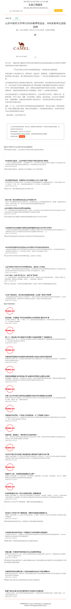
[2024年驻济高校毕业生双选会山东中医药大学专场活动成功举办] (24, 236)
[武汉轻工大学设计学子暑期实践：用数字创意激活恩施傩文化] (23, 502)
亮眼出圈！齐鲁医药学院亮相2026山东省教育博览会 (23, 552)
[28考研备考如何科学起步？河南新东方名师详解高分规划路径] (23, 521)
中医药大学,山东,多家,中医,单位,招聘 (19, 147)
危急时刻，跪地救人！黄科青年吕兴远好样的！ (21, 435)
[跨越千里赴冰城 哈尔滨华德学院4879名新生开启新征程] (22, 580)
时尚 (34, 1)
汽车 (43, 1)
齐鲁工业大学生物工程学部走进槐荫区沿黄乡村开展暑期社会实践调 (28, 396)
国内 (25, 1)
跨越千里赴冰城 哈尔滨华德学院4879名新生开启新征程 (24, 591)
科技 (37, 8)
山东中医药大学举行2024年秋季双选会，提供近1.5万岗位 (25, 267)
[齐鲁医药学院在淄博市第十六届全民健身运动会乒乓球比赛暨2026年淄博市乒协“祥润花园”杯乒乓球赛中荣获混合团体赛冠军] (35, 561)
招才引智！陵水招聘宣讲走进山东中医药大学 (20, 200)
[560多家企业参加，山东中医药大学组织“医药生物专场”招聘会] (24, 150)
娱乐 (28, 8)
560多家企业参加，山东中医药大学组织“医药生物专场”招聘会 (26, 161)
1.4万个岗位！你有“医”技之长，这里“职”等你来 (21, 275)
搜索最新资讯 (58, 10)
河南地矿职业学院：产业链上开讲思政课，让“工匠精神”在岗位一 (27, 415)
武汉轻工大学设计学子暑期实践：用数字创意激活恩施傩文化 (26, 513)
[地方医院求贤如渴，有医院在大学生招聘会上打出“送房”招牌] (23, 169)
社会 (31, 1)
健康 (46, 1)
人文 (40, 1)
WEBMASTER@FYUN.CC (40, 605)
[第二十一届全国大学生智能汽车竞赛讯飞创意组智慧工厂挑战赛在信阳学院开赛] (9, 330)
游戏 (40, 8)
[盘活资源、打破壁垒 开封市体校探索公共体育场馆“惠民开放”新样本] (9, 311)
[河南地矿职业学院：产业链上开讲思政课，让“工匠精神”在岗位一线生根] (9, 408)
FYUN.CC (31, 604)
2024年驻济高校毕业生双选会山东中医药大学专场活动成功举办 (27, 247)
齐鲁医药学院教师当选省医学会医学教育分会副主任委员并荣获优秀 (28, 357)
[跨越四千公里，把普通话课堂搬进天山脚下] (9, 467)
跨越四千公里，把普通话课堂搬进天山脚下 (20, 474)
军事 (34, 8)
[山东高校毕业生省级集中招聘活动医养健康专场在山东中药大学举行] (25, 217)
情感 (37, 1)
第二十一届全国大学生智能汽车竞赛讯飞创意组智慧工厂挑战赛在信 (28, 337)
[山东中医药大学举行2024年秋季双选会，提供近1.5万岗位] (22, 256)
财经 (31, 8)
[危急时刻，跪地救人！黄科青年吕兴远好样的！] (9, 428)
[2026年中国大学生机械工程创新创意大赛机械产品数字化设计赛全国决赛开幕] (9, 447)
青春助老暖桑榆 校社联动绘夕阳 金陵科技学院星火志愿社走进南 (27, 376)
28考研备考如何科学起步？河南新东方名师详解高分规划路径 (26, 532)
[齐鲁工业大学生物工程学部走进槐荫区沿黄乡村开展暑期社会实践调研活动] (9, 389)
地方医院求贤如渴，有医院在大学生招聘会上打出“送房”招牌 (26, 180)
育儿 (46, 8)
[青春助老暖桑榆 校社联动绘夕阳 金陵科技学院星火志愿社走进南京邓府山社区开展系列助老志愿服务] (9, 369)
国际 (28, 1)
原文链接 (22, 136)
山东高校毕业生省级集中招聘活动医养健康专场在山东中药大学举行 (28, 228)
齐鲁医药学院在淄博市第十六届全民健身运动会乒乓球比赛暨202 (27, 571)
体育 (25, 8)
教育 (43, 8)
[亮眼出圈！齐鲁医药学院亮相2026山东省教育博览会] (21, 541)
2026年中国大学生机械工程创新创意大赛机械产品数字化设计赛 (27, 454)
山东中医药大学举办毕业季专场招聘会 (17, 208)
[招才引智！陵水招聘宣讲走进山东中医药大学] (18, 189)
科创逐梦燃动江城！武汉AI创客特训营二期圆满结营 (23, 493)
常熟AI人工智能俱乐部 (44, 604)
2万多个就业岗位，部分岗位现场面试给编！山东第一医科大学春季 (28, 295)
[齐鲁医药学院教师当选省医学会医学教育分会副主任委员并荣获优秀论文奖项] (9, 350)
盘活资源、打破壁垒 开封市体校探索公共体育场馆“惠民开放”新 (27, 317)
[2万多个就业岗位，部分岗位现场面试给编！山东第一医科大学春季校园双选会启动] (30, 284)
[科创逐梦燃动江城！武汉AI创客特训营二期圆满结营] (9, 486)
